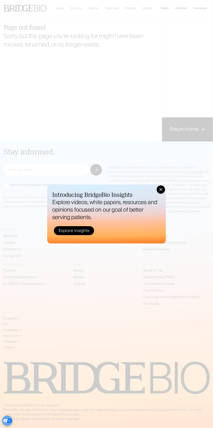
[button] (161, 189)
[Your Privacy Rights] (7, 421)
